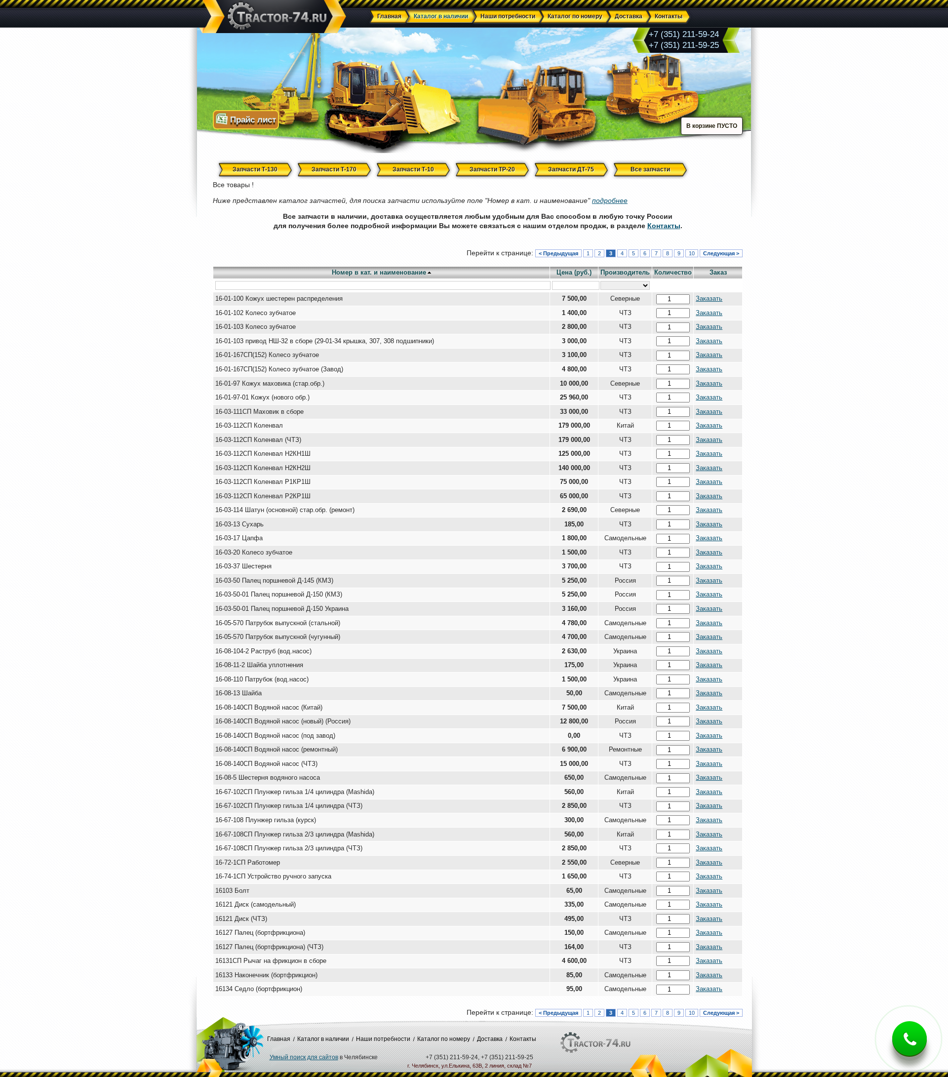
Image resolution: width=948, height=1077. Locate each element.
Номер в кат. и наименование (379, 272)
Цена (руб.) (574, 272)
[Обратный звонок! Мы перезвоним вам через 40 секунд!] (909, 1046)
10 (692, 253)
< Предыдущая (558, 253)
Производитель (625, 272)
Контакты (663, 226)
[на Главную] (272, 17)
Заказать (709, 298)
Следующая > (721, 253)
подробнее (610, 200)
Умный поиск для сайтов (304, 1057)
